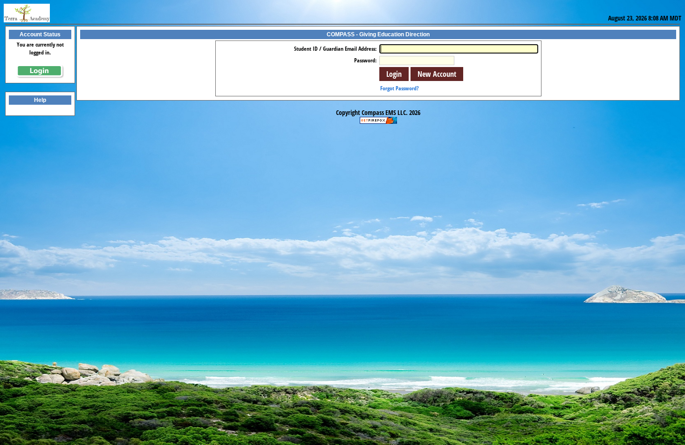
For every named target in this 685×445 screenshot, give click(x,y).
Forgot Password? (399, 88)
